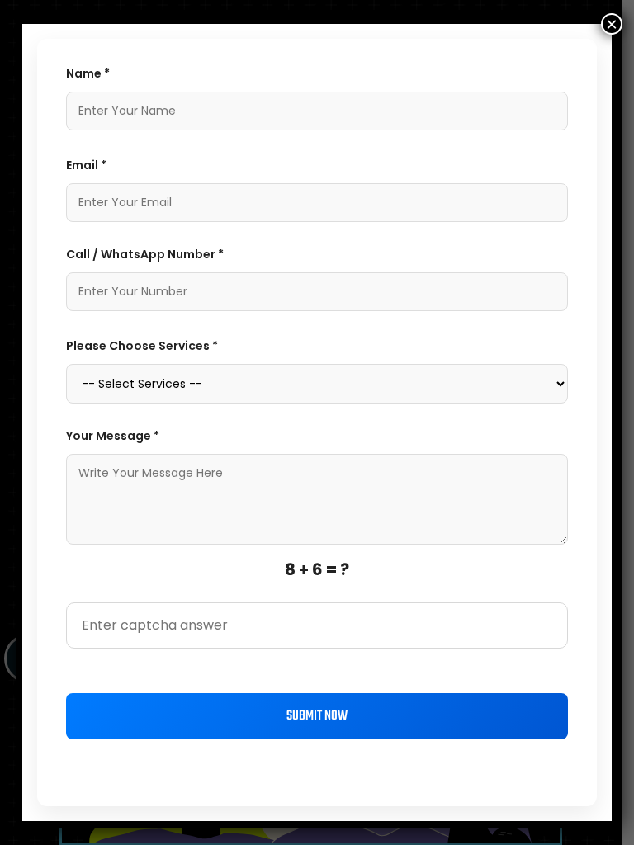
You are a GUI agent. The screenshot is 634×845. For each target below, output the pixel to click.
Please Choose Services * (142, 346)
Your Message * (112, 435)
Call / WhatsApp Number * (145, 254)
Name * (88, 73)
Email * (86, 165)
